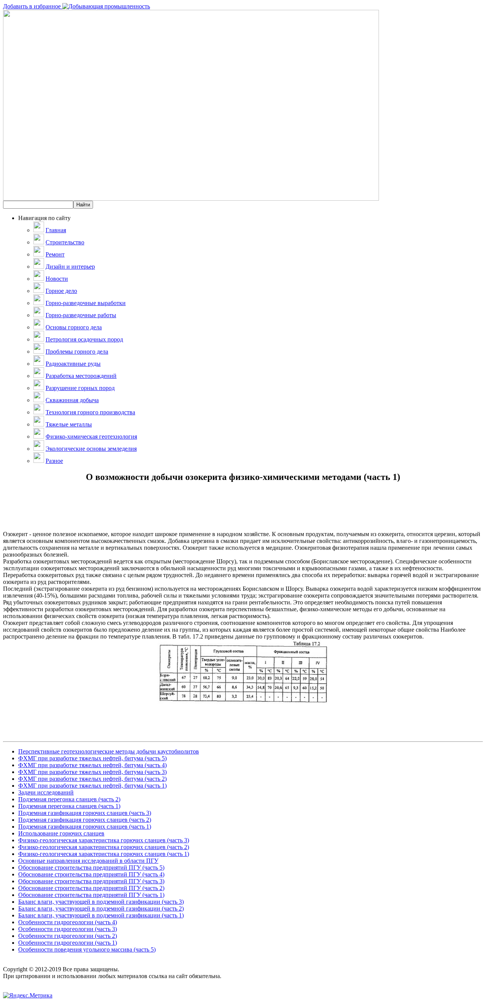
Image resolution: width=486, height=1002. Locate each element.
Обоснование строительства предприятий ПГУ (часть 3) (91, 881)
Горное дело (61, 291)
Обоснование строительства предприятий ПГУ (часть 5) (91, 867)
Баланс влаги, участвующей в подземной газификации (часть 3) (101, 901)
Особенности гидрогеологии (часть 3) (67, 929)
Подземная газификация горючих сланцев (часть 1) (84, 826)
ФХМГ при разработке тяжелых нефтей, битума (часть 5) (92, 758)
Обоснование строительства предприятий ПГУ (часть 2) (91, 888)
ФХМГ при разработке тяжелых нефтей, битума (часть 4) (92, 765)
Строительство (65, 242)
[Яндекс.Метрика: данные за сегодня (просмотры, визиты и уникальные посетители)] (27, 995)
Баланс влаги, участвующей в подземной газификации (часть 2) (101, 908)
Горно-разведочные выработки (86, 303)
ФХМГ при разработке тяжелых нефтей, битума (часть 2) (92, 778)
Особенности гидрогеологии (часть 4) (67, 922)
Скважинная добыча (72, 400)
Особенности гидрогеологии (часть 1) (67, 942)
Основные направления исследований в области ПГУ (88, 860)
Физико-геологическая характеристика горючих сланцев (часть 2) (103, 847)
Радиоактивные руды (73, 363)
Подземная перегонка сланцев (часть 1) (69, 806)
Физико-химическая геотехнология (91, 436)
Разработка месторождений (81, 376)
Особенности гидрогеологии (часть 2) (67, 936)
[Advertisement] (243, 514)
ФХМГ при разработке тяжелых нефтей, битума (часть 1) (92, 785)
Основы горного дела (74, 327)
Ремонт (55, 254)
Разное (54, 461)
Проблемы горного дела (77, 351)
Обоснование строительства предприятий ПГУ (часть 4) (91, 874)
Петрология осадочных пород (84, 339)
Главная (56, 230)
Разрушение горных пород (80, 388)
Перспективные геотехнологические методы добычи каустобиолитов (108, 751)
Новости (57, 278)
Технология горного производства (90, 412)
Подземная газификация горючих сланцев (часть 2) (84, 819)
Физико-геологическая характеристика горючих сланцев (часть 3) (103, 840)
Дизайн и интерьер (70, 266)
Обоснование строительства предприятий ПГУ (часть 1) (91, 895)
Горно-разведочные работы (81, 315)
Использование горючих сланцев (61, 833)
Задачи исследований (46, 792)
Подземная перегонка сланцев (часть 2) (69, 799)
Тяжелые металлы (69, 424)
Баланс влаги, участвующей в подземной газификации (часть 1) (101, 915)
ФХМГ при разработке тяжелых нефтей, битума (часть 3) (92, 772)
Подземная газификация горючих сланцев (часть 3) (84, 813)
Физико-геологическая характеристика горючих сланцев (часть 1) (103, 854)
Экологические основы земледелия (91, 448)
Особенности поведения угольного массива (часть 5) (87, 949)
